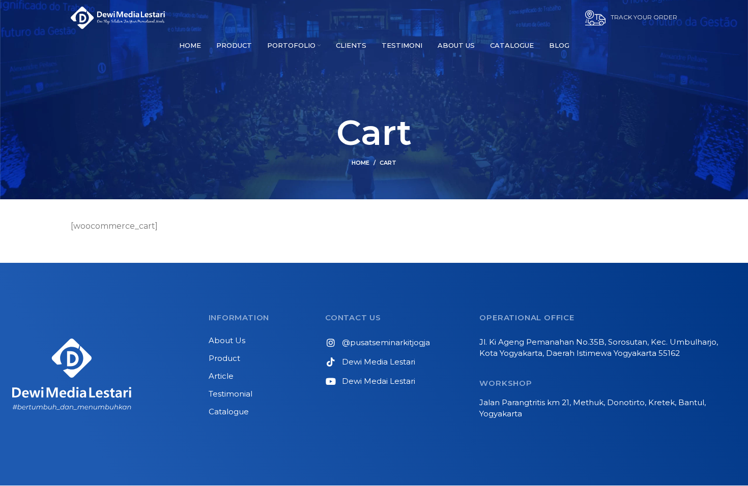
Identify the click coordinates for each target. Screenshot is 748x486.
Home (360, 162)
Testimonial (230, 394)
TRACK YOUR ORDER (644, 17)
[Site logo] (118, 17)
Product (224, 358)
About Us (227, 340)
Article (221, 376)
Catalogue (229, 411)
